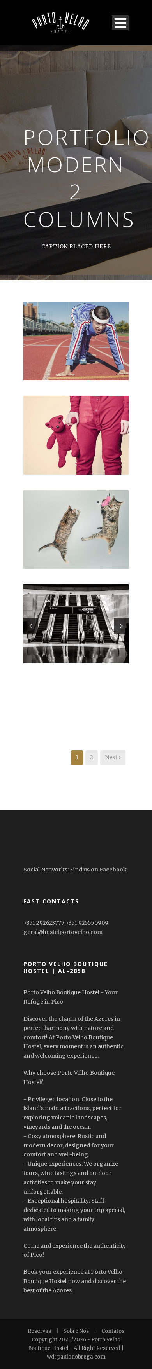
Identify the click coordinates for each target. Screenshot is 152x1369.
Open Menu (120, 22)
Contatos (112, 1331)
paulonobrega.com (81, 1356)
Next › (113, 757)
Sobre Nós (76, 1331)
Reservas (39, 1331)
